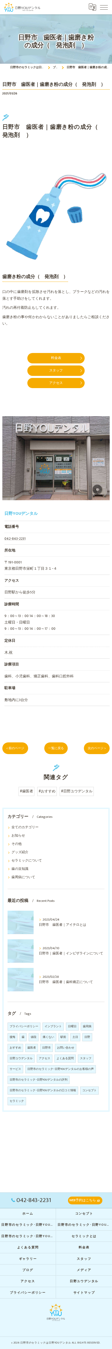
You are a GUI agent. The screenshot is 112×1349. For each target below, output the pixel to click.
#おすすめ (47, 791)
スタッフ (85, 1058)
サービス (15, 1069)
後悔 (12, 1037)
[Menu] (104, 7)
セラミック (17, 1101)
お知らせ (18, 835)
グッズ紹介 (19, 852)
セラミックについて (26, 860)
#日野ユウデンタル (76, 791)
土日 (75, 1037)
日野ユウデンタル (21, 1058)
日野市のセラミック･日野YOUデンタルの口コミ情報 (43, 1090)
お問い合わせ (65, 1047)
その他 (16, 844)
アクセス (44, 1058)
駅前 (63, 1037)
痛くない (48, 1037)
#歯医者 (26, 791)
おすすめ (15, 1047)
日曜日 (72, 1026)
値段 (33, 1037)
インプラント (53, 1026)
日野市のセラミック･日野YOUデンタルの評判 (38, 1079)
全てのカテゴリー (25, 827)
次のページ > (97, 748)
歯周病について (23, 877)
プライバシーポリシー (24, 1026)
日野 (87, 1037)
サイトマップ (84, 1292)
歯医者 (31, 1047)
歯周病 (87, 1026)
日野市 (46, 1047)
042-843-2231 (15, 539)
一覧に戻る (56, 748)
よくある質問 (65, 1058)
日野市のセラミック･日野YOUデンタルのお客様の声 (60, 1069)
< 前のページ (15, 748)
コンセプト (89, 1090)
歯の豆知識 (19, 869)
